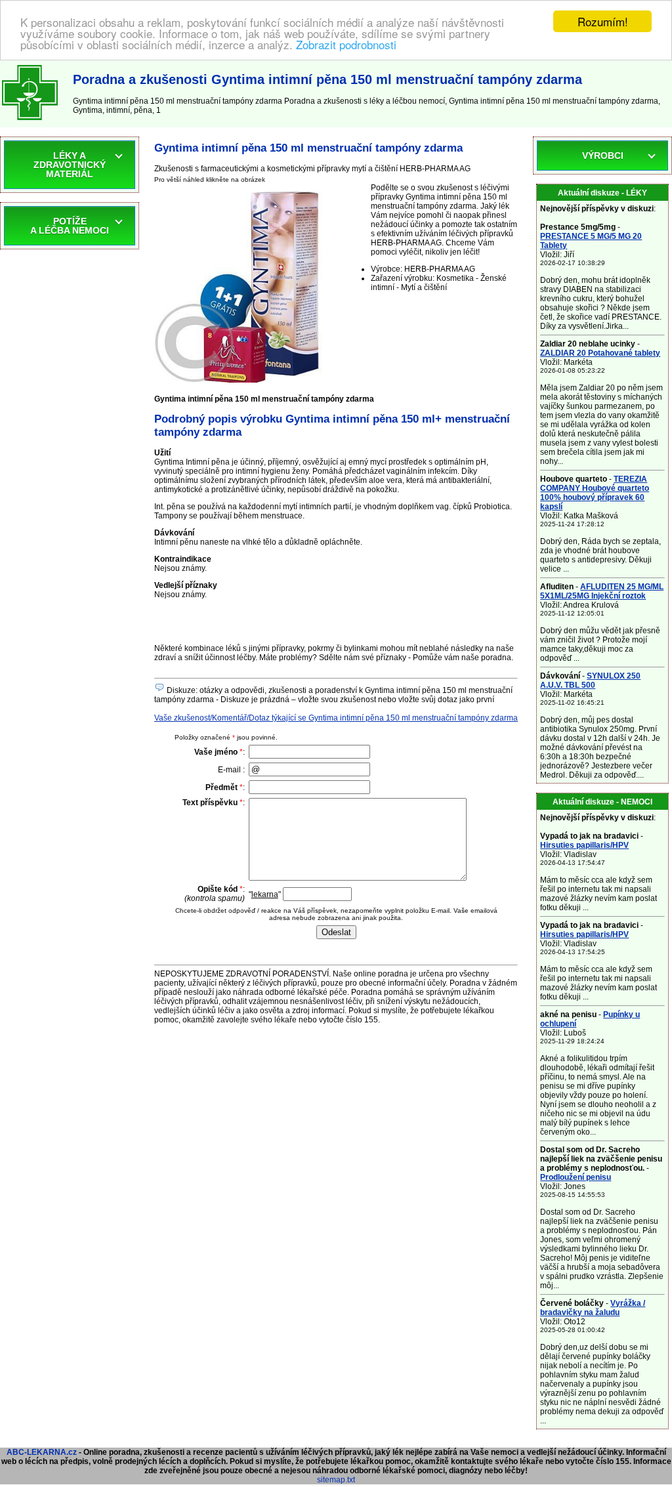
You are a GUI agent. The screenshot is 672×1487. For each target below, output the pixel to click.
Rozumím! (603, 21)
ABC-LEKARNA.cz (42, 1452)
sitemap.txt (336, 1479)
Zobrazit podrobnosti (346, 44)
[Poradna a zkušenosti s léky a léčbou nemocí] (30, 122)
